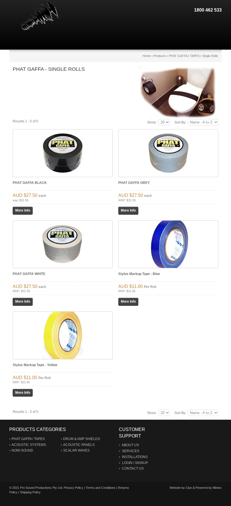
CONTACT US (133, 468)
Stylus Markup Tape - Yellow (35, 365)
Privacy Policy (73, 487)
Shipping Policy (30, 492)
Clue (189, 487)
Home (147, 56)
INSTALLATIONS (135, 457)
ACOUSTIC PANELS (79, 445)
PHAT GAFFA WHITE (29, 274)
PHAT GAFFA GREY (134, 183)
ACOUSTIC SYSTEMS (29, 445)
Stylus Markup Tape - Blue (139, 274)
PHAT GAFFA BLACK (30, 183)
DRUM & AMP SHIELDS (81, 439)
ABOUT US (130, 445)
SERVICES (130, 451)
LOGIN (127, 463)
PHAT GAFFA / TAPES (184, 56)
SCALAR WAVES (76, 450)
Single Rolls (210, 56)
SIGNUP (141, 463)
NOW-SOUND (22, 450)
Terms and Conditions (100, 487)
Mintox (217, 487)
